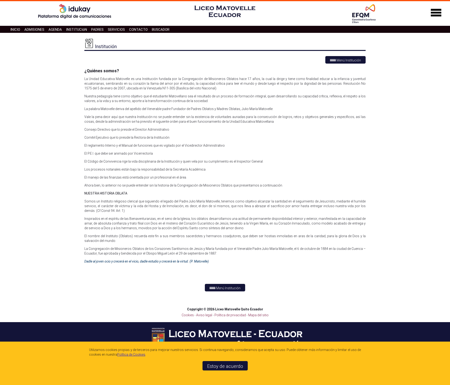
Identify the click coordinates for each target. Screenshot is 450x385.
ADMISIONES (34, 29)
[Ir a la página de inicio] (225, 18)
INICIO (15, 29)
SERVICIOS (116, 29)
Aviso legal (204, 315)
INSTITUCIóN (76, 29)
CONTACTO (138, 29)
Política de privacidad (230, 315)
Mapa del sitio (258, 315)
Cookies (188, 315)
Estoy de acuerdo (225, 366)
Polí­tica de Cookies (131, 354)
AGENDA (55, 29)
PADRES (97, 29)
